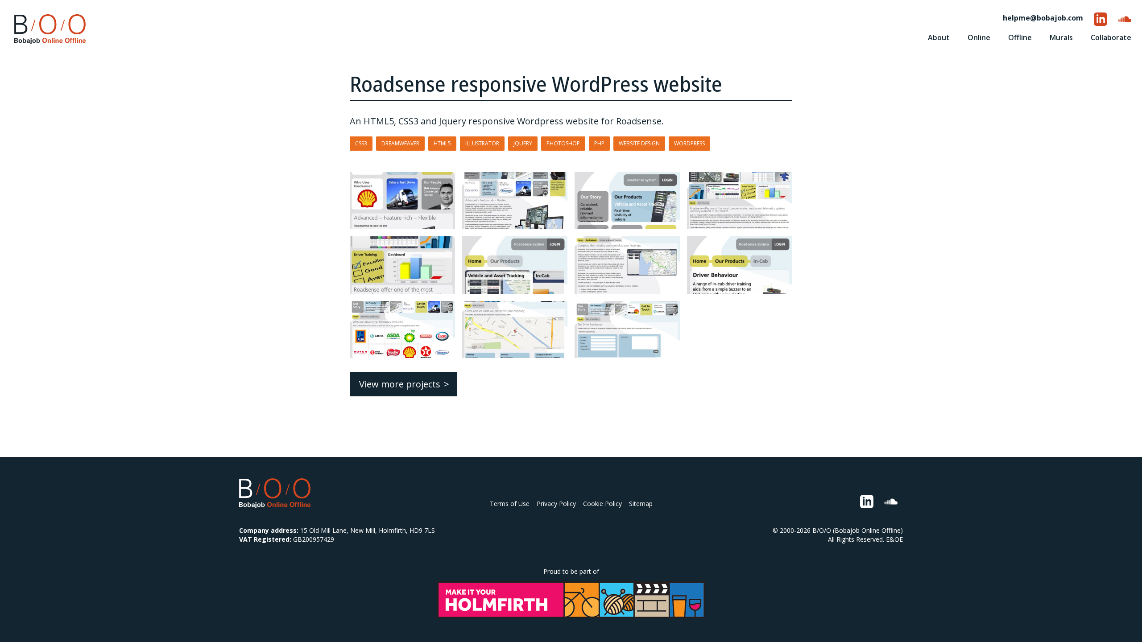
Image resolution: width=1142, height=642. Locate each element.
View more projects (399, 384)
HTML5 (442, 143)
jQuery (522, 143)
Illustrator (482, 143)
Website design (639, 143)
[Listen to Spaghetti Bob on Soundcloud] (1124, 19)
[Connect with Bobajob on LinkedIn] (1100, 19)
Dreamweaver (400, 143)
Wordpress (689, 143)
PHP (599, 143)
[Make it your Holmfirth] (571, 599)
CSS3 (361, 143)
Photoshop (563, 143)
